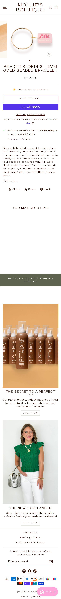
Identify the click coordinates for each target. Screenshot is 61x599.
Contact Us (30, 532)
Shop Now (30, 413)
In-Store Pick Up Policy (30, 542)
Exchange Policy (30, 537)
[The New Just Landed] (30, 462)
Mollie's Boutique (30, 7)
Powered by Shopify (30, 596)
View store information (20, 139)
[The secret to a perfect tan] (30, 346)
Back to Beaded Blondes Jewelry (32, 279)
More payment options (30, 114)
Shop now (30, 523)
